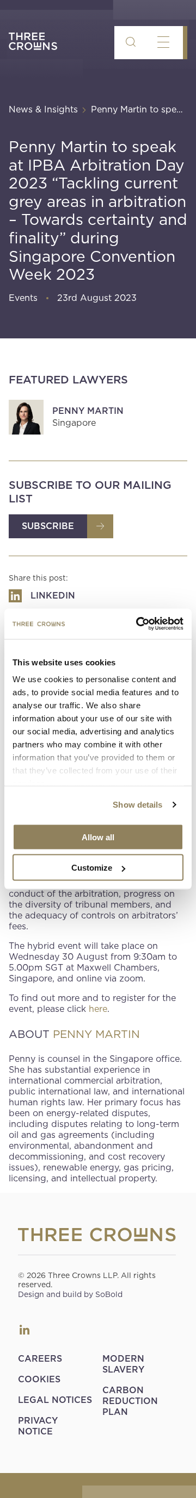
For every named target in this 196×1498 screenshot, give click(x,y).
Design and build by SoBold (70, 1294)
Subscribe (48, 526)
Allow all (98, 836)
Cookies (39, 1379)
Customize (91, 867)
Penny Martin (88, 411)
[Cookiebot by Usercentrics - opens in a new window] (138, 624)
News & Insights (43, 109)
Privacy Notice (38, 1426)
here (98, 1009)
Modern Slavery (123, 1364)
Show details (137, 804)
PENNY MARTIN (96, 1034)
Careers (40, 1359)
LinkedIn (24, 1329)
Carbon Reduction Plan (130, 1401)
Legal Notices (55, 1400)
